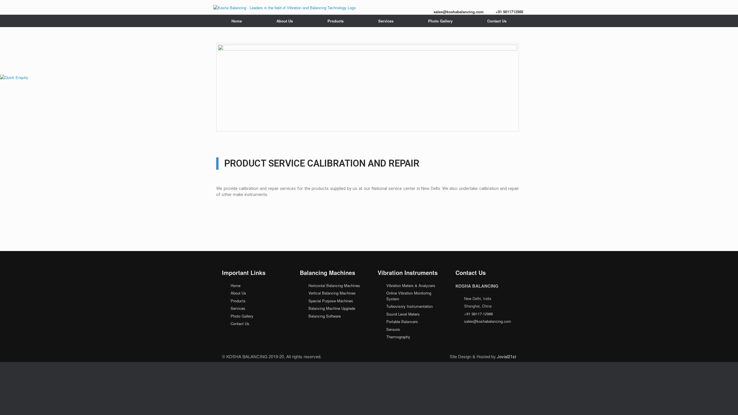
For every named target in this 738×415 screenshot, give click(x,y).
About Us (284, 21)
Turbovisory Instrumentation (409, 306)
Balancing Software (324, 316)
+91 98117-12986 (478, 313)
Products (335, 21)
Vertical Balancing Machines (332, 293)
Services (386, 21)
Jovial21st (506, 356)
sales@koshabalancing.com (459, 11)
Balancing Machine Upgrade (331, 308)
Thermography (398, 336)
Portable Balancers (402, 321)
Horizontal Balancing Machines (334, 285)
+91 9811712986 (509, 11)
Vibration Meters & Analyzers (410, 285)
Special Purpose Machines (330, 300)
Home (236, 21)
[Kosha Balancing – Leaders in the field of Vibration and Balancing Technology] (284, 7)
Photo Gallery (440, 21)
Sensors (393, 329)
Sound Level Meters (403, 314)
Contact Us (497, 21)
